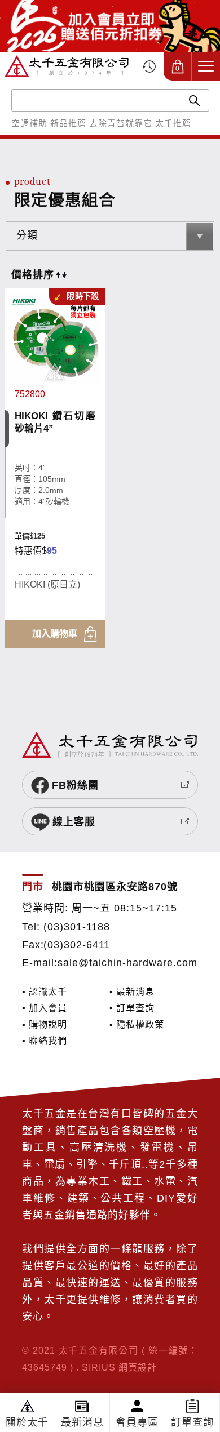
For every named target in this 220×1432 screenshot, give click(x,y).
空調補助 (29, 123)
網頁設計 (137, 1367)
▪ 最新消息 (132, 991)
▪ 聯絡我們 (44, 1040)
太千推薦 (173, 123)
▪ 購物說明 (44, 1024)
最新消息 (82, 1422)
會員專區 (137, 1422)
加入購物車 (54, 633)
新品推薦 (68, 123)
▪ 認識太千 (44, 991)
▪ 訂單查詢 (132, 1008)
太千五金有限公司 (67, 66)
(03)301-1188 (76, 926)
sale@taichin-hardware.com (127, 962)
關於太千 (27, 1422)
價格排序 (32, 275)
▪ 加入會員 (44, 1008)
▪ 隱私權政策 (136, 1024)
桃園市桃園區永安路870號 (115, 886)
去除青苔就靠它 (120, 123)
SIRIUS (99, 1367)
